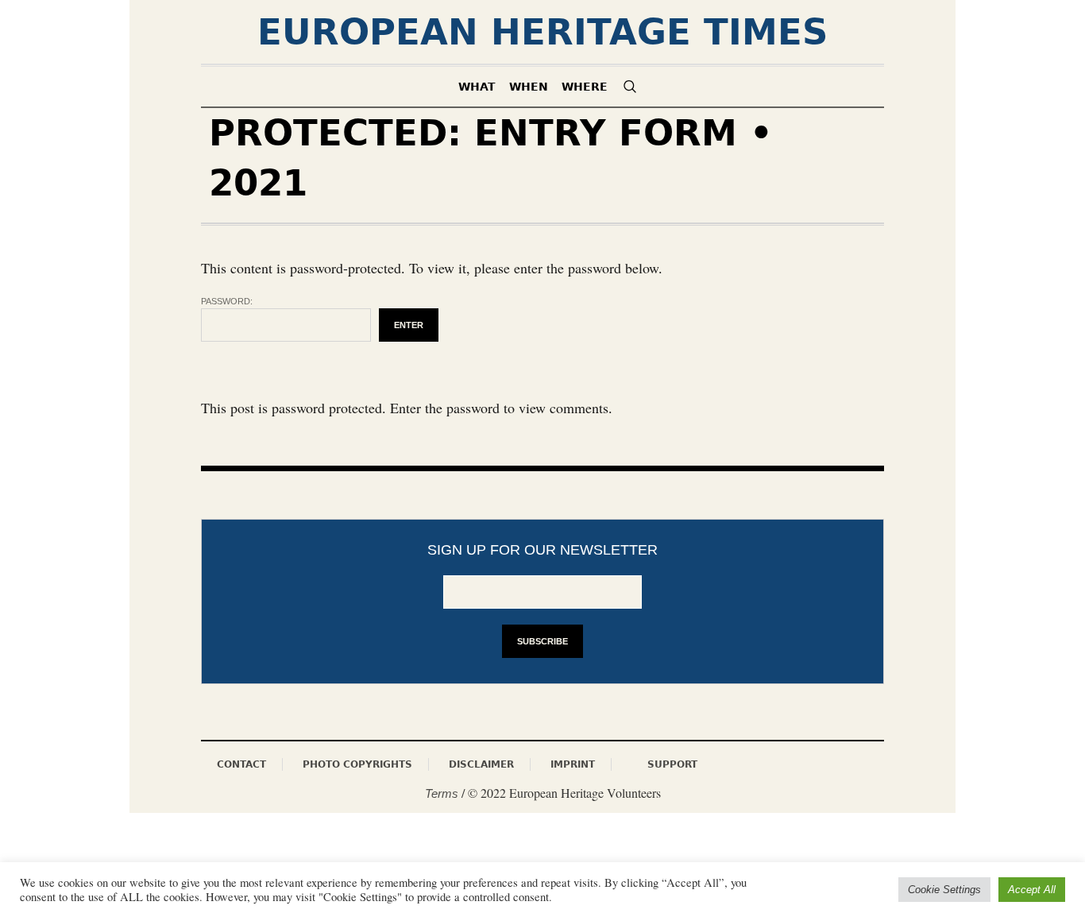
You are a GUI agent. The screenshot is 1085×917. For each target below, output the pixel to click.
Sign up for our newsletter (542, 550)
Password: (227, 301)
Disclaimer (481, 764)
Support (672, 764)
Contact (241, 764)
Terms (441, 793)
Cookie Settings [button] (944, 890)
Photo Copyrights (357, 764)
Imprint (572, 764)
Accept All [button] (1032, 890)
